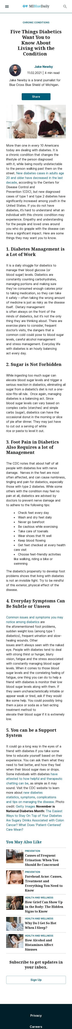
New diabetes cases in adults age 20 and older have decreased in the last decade (35, 177)
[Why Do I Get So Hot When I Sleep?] (14, 924)
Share (36, 96)
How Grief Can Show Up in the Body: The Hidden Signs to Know (44, 906)
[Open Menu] (7, 6)
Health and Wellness (39, 897)
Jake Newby (43, 67)
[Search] (65, 6)
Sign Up (36, 980)
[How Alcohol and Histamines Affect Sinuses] (14, 941)
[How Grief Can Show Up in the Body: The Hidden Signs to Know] (14, 903)
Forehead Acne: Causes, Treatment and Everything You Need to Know (44, 883)
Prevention (32, 851)
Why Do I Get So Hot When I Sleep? (40, 925)
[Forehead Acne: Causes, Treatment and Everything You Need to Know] (14, 877)
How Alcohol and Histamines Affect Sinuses (39, 945)
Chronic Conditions (36, 22)
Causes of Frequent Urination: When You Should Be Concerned (42, 860)
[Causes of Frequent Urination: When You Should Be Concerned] (14, 856)
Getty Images (25, 806)
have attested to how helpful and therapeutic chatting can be (34, 778)
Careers (36, 1027)
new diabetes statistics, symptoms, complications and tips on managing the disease (31, 797)
